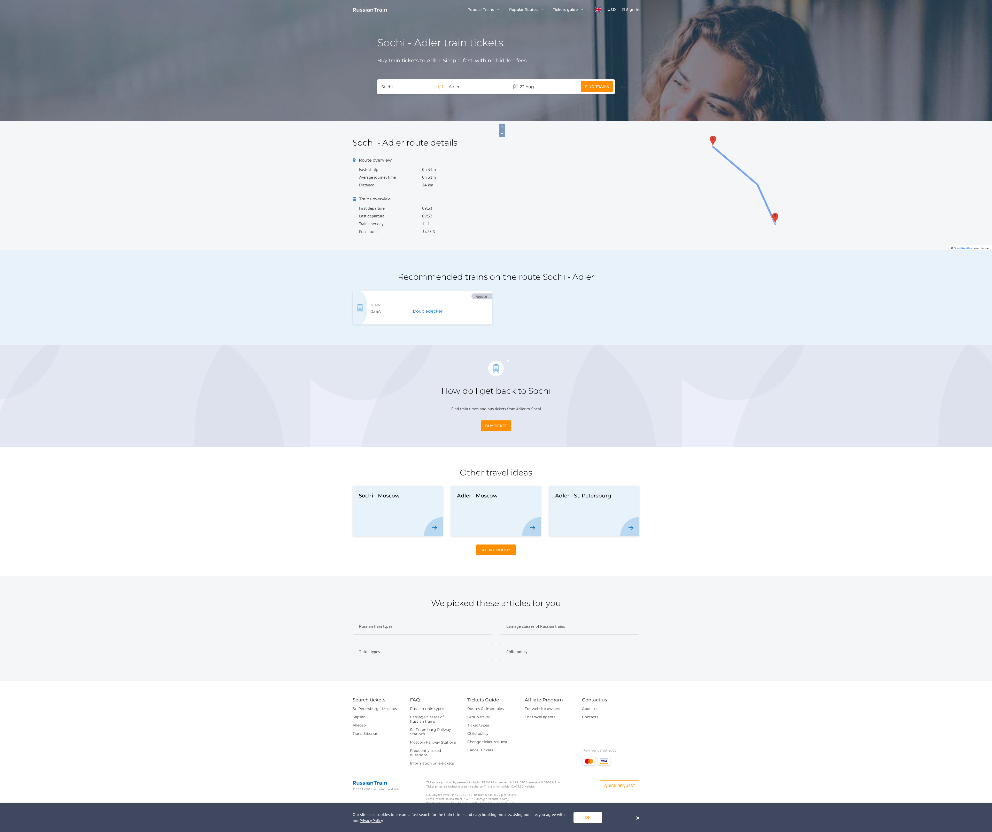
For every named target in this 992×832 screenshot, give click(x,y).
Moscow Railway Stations (433, 742)
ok (588, 817)
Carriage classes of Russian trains (427, 719)
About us (590, 708)
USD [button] (612, 9)
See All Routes (496, 550)
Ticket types (478, 725)
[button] (598, 9)
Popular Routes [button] (524, 9)
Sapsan (359, 717)
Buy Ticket (496, 425)
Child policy (478, 733)
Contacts (590, 717)
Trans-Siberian (365, 733)
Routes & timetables (485, 708)
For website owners (542, 708)
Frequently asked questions (425, 752)
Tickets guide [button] (566, 9)
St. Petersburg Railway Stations (430, 731)
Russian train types (427, 708)
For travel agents (540, 717)
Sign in (632, 9)
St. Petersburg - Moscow (375, 708)
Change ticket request (487, 741)
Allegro (359, 725)
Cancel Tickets (480, 750)
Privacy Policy (371, 820)
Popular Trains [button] (481, 9)
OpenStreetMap (963, 248)
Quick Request (619, 785)
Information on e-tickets (432, 763)
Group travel (478, 717)
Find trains (597, 86)
